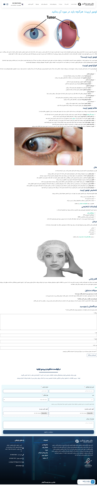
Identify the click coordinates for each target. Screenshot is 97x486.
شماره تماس (45, 387)
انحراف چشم (45, 455)
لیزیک (46, 450)
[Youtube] (4, 4)
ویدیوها (37, 4)
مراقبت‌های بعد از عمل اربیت (85, 237)
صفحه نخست (73, 4)
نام (96, 332)
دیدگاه (95, 313)
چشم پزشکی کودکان (43, 453)
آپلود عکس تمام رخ (89, 409)
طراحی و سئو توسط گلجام (48, 482)
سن (93, 395)
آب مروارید (45, 458)
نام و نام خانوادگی (90, 387)
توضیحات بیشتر (90, 419)
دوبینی (73, 118)
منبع (96, 287)
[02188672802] (22, 4)
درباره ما (60, 4)
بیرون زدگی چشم (90, 114)
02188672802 (16, 3)
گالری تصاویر (30, 4)
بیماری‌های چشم (53, 4)
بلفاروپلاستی (45, 445)
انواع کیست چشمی (83, 203)
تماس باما (67, 4)
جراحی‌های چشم (44, 4)
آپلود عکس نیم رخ (43, 409)
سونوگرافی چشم (90, 213)
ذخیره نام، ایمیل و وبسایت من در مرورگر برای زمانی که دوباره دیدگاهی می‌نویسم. (79, 351)
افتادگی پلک (45, 447)
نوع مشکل (45, 395)
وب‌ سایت (95, 345)
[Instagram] (7, 4)
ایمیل (95, 338)
